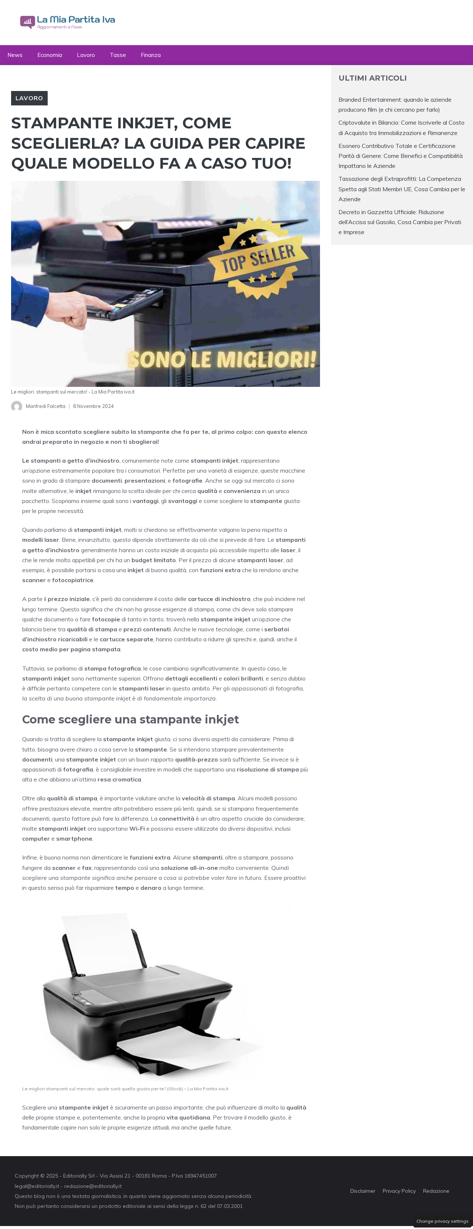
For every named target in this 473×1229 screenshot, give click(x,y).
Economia (49, 54)
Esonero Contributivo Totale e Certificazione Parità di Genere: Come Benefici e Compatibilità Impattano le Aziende (400, 155)
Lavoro (86, 54)
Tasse (118, 54)
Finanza (151, 54)
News (15, 54)
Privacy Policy (399, 1191)
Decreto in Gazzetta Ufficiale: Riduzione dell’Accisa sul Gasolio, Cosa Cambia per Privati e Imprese (399, 222)
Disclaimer (362, 1191)
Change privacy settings (442, 1221)
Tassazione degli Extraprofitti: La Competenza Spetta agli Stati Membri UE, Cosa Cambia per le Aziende (401, 188)
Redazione (436, 1191)
